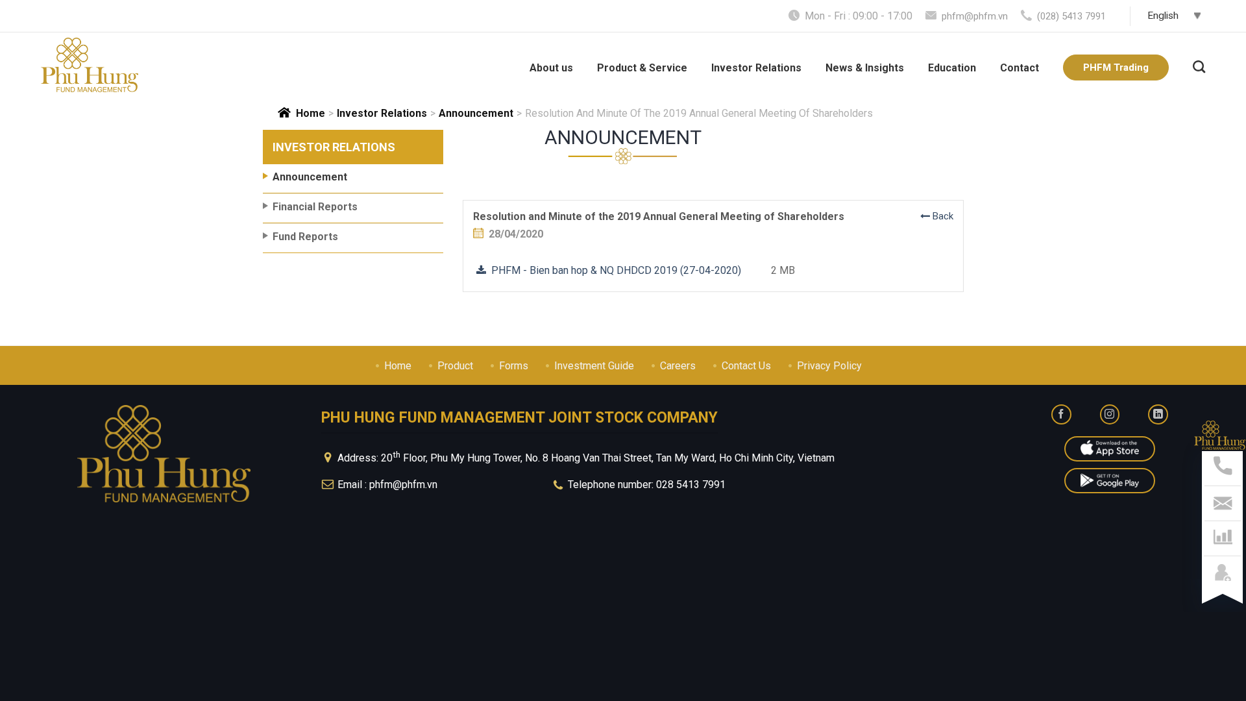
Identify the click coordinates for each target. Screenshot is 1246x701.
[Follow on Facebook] (1061, 414)
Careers (678, 366)
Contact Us (746, 366)
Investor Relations (756, 68)
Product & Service (642, 68)
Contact (1019, 68)
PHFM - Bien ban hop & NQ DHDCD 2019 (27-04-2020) (613, 270)
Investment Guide (594, 366)
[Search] (1199, 65)
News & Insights (864, 68)
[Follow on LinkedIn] (1158, 414)
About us (551, 68)
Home (310, 113)
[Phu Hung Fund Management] (89, 65)
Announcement (476, 113)
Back (941, 216)
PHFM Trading (1116, 67)
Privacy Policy (829, 366)
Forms (513, 366)
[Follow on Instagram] (1110, 414)
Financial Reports (315, 207)
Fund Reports (305, 236)
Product (455, 366)
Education (952, 68)
